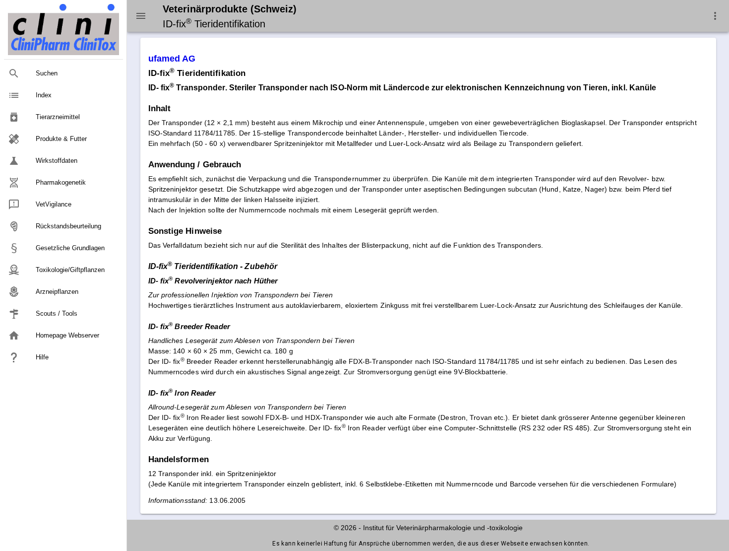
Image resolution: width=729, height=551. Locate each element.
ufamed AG (172, 59)
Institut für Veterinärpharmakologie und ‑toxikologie (443, 528)
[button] (715, 16)
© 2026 (345, 528)
